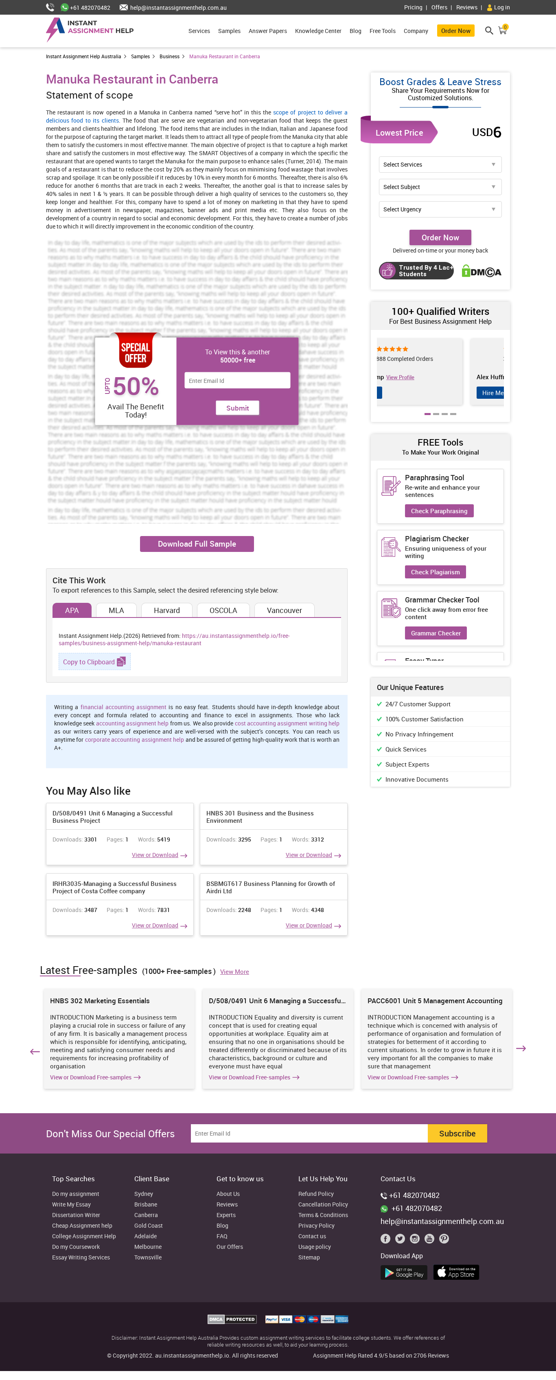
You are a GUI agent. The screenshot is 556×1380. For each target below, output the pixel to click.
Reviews (466, 7)
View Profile (441, 377)
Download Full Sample (197, 543)
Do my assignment (75, 1194)
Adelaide (145, 1236)
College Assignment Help (84, 1236)
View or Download (155, 855)
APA (72, 610)
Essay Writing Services (81, 1257)
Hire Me (403, 393)
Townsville (148, 1257)
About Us (228, 1194)
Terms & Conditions (323, 1215)
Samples (229, 31)
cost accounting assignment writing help (287, 723)
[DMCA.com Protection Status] (233, 1321)
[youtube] (431, 1240)
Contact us (312, 1236)
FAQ (222, 1236)
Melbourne (148, 1247)
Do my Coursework (76, 1247)
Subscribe (457, 1133)
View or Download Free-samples (90, 1077)
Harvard (167, 610)
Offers (439, 7)
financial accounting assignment (124, 707)
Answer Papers (268, 31)
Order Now (456, 30)
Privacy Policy (316, 1225)
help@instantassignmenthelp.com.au (178, 7)
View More (234, 971)
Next (522, 1050)
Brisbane (145, 1204)
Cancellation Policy (323, 1204)
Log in (501, 7)
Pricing (413, 7)
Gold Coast (148, 1225)
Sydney (143, 1194)
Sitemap (309, 1257)
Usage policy (314, 1247)
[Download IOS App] (458, 1270)
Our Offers (230, 1247)
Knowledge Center (318, 31)
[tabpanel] (440, 372)
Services (199, 31)
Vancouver (284, 610)
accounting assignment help (132, 723)
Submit (237, 408)
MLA (116, 610)
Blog (355, 31)
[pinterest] (444, 1240)
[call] (53, 7)
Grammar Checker (436, 633)
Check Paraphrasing (439, 511)
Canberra (146, 1215)
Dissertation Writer (76, 1215)
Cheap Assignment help (82, 1225)
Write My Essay (71, 1204)
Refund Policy (316, 1194)
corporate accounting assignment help (134, 739)
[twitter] (401, 1240)
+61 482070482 (89, 7)
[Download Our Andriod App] (406, 1271)
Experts (226, 1215)
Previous (34, 1050)
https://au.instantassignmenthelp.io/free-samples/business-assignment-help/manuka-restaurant (174, 639)
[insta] (416, 1240)
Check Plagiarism (435, 572)
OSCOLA (223, 610)
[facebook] (387, 1240)
